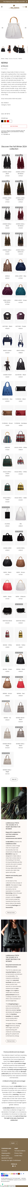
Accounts (4, 1151)
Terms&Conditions (19, 1151)
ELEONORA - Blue (7, 399)
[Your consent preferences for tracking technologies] (2, 1184)
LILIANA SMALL (21, 548)
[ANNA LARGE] (20, 265)
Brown (5, 121)
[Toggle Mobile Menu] (2, 6)
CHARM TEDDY (7, 375)
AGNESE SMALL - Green (7, 251)
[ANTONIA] (7, 316)
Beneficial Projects (6, 1158)
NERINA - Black (20, 669)
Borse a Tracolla (11, 130)
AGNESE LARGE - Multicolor (20, 199)
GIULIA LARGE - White (20, 447)
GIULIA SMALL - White (20, 472)
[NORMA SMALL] (20, 733)
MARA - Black (7, 572)
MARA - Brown (20, 572)
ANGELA (7, 276)
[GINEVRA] (7, 437)
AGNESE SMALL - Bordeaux (20, 225)
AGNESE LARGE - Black (7, 172)
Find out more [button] (11, 912)
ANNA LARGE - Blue (20, 276)
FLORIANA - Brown (7, 423)
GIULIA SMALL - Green (7, 498)
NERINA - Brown (7, 693)
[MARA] (7, 562)
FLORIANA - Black (21, 399)
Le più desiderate (14, 131)
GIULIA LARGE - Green (7, 472)
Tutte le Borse (4, 132)
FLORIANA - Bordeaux (20, 423)
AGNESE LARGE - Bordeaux (20, 172)
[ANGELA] (7, 265)
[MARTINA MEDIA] (7, 610)
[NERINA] (20, 659)
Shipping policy (5, 1153)
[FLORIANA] (20, 388)
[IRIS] (20, 513)
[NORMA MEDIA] (20, 707)
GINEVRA (7, 447)
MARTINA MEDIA (7, 621)
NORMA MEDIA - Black (20, 718)
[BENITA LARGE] (7, 340)
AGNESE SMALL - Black (7, 225)
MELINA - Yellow (20, 645)
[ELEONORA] (20, 364)
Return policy (5, 1155)
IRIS (21, 524)
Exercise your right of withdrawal (11, 1160)
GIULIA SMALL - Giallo (21, 498)
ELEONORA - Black (20, 375)
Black (2, 121)
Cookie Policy (18, 1155)
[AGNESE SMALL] (7, 213)
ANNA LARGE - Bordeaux (7, 301)
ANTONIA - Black (7, 326)
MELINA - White (7, 645)
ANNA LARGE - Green (20, 300)
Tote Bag (21, 131)
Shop (6, 58)
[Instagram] (15, 1166)
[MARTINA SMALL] (20, 610)
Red (8, 121)
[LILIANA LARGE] (7, 537)
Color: (4, 118)
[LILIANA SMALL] (20, 537)
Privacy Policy (18, 1153)
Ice (10, 121)
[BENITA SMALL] (20, 340)
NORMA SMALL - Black (20, 744)
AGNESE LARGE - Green (7, 199)
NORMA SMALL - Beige (7, 771)
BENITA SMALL (21, 350)
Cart (23, 7)
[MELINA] (7, 634)
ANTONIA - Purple (20, 326)
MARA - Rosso (7, 596)
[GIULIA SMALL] (20, 461)
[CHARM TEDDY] (7, 364)
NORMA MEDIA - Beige (7, 744)
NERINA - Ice (7, 718)
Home (2, 58)
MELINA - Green (7, 669)
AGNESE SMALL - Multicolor (20, 251)
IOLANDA (7, 524)
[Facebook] (13, 1166)
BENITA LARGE (7, 350)
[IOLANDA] (7, 513)
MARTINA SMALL (20, 621)
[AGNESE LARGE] (7, 161)
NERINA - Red (20, 693)
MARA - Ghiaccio (21, 596)
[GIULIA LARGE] (20, 437)
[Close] (26, 1)
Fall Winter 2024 (19, 130)
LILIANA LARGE (7, 548)
